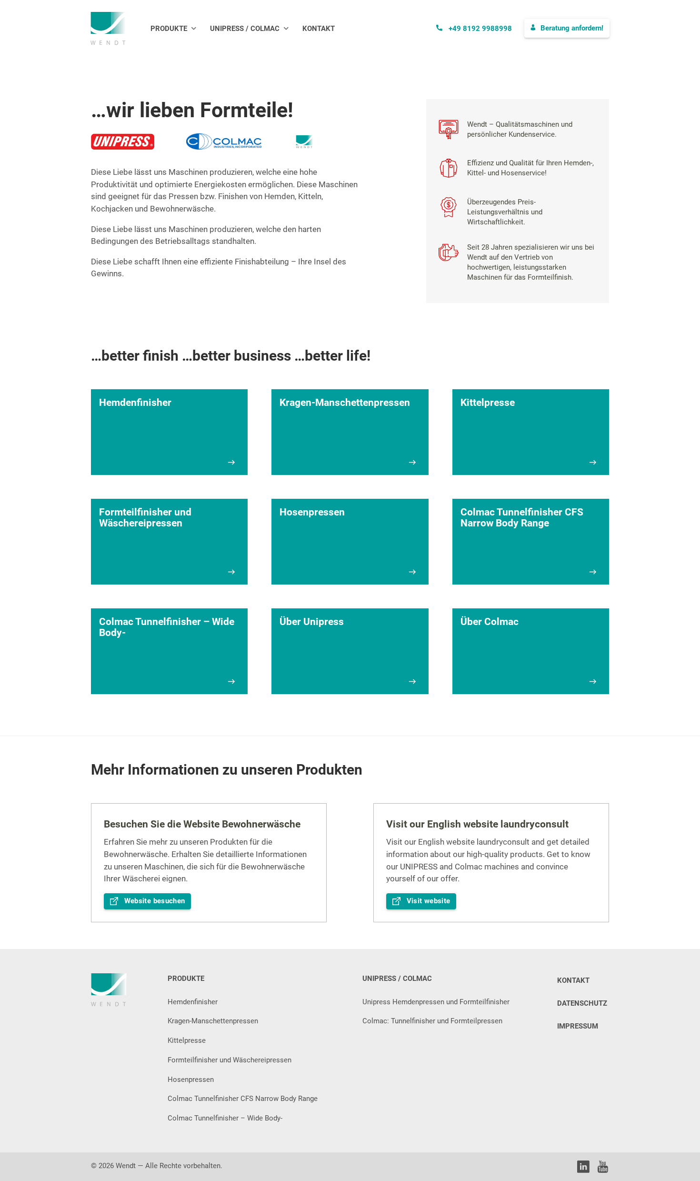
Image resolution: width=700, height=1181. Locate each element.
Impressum (577, 1026)
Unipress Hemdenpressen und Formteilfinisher (436, 1002)
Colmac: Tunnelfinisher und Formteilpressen (432, 1021)
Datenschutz (582, 1003)
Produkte (168, 28)
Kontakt (318, 28)
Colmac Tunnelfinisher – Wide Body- (225, 1118)
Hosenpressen (191, 1079)
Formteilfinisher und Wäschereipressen (229, 1060)
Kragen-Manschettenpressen (213, 1021)
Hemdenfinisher (193, 1002)
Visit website (428, 901)
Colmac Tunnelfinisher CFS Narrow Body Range (243, 1098)
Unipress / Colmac (245, 28)
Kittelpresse (187, 1040)
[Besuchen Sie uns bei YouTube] (603, 1168)
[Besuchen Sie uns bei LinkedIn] (583, 1168)
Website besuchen (154, 901)
